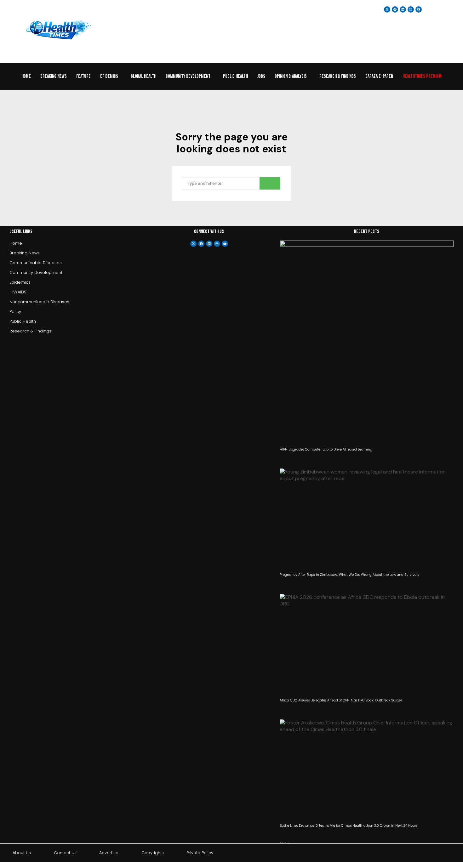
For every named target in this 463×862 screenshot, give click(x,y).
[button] (110, 76)
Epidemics (109, 76)
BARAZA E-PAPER (379, 76)
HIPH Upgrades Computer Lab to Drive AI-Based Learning (326, 449)
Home (26, 76)
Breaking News (53, 76)
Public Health (235, 76)
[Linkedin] (403, 9)
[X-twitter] (193, 244)
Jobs (261, 76)
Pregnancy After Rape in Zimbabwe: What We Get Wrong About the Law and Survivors (349, 574)
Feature (83, 76)
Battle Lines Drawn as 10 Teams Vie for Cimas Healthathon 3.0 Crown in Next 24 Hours (348, 825)
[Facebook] (201, 244)
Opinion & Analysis (291, 76)
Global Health (143, 76)
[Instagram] (411, 9)
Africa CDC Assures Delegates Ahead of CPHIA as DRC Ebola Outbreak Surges (341, 700)
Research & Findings (337, 76)
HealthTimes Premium (422, 76)
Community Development (188, 76)
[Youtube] (225, 244)
